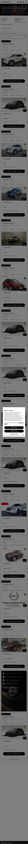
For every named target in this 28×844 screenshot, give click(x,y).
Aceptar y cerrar (14, 427)
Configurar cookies (14, 434)
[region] (14, 422)
